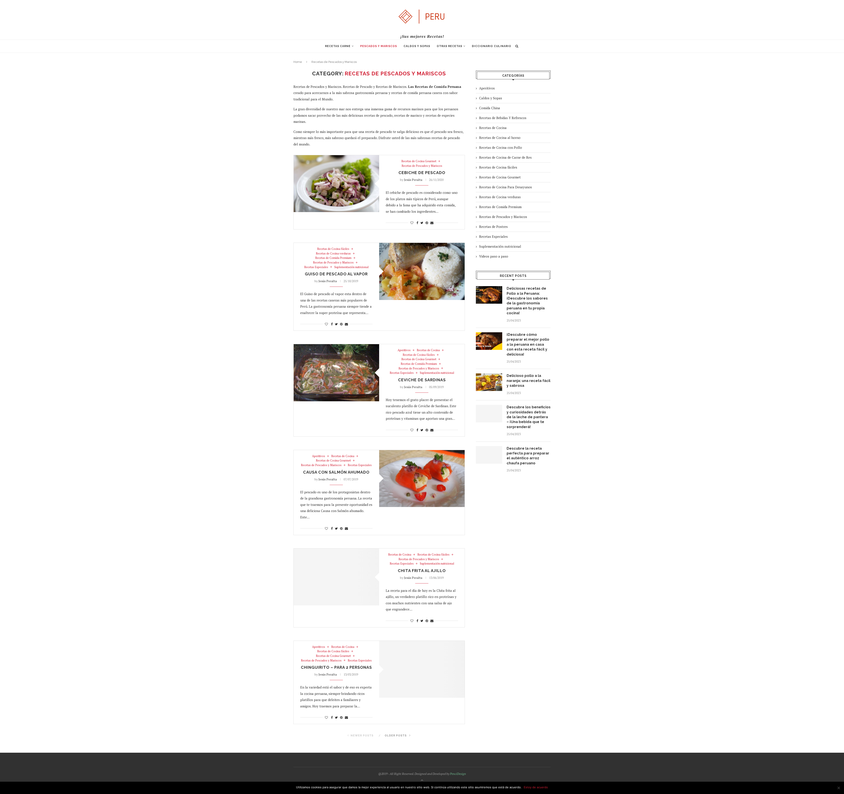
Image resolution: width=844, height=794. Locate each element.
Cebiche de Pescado (421, 172)
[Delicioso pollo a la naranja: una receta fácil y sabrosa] (489, 382)
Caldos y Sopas (417, 46)
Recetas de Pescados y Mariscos (422, 166)
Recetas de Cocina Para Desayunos (505, 187)
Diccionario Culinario (491, 46)
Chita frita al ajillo (422, 570)
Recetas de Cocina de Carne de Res (505, 157)
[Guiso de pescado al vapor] (422, 271)
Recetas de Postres (493, 226)
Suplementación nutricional (351, 267)
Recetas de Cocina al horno (499, 137)
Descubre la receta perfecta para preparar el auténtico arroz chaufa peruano (528, 455)
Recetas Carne (338, 46)
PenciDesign (458, 774)
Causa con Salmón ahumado (336, 472)
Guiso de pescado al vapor (336, 274)
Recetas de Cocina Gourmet (418, 161)
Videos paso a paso (493, 256)
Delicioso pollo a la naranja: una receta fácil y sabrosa (528, 381)
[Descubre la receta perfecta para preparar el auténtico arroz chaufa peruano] (489, 455)
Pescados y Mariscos (378, 46)
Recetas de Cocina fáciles (333, 249)
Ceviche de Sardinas (422, 380)
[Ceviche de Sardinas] (336, 372)
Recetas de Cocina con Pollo (500, 147)
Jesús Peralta (413, 180)
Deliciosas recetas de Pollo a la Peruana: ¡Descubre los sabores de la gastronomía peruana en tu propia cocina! (527, 300)
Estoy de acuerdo (536, 787)
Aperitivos (404, 350)
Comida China (489, 108)
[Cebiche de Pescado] (336, 183)
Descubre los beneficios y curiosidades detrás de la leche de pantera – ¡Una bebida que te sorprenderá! (529, 417)
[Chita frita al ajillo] (336, 577)
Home (297, 62)
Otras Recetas (449, 46)
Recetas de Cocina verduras (333, 253)
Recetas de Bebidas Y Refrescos (502, 118)
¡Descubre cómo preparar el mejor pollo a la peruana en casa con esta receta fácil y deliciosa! (528, 344)
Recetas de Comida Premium (333, 258)
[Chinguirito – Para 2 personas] (422, 669)
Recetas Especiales (316, 267)
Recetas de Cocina (428, 350)
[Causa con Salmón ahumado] (422, 478)
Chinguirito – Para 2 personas (336, 667)
